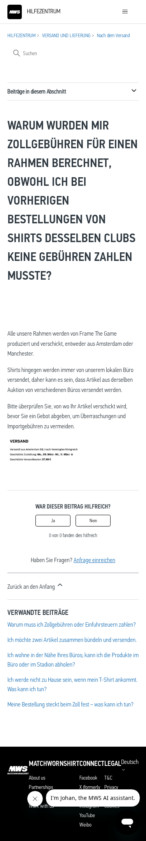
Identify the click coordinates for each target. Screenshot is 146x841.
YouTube (87, 815)
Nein (93, 520)
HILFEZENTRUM (21, 35)
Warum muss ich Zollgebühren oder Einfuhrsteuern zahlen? (71, 624)
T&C (108, 778)
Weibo (85, 824)
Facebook (88, 778)
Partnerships (41, 787)
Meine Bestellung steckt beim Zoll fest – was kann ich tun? (70, 704)
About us (37, 778)
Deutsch (130, 762)
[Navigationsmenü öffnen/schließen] (125, 11)
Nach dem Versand (113, 35)
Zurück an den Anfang (31, 586)
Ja (53, 520)
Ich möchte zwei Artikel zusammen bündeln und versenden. (72, 639)
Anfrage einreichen (94, 560)
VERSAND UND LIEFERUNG (66, 35)
